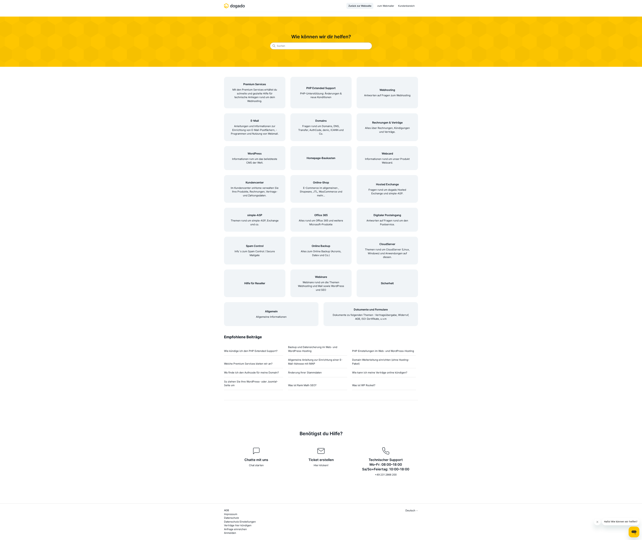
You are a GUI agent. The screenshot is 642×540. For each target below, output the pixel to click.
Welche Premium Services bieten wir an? (248, 363)
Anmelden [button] (230, 532)
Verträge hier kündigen (237, 525)
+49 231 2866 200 (386, 474)
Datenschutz (231, 517)
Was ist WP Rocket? (363, 385)
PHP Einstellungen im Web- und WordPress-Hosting (383, 351)
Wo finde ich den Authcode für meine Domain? (251, 372)
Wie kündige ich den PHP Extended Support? (251, 351)
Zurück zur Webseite (359, 5)
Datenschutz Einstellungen (240, 521)
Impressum (230, 514)
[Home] (235, 5)
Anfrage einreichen (235, 529)
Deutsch (410, 510)
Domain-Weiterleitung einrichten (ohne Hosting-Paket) (380, 361)
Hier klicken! (321, 465)
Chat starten (256, 465)
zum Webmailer (385, 5)
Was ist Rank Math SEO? (302, 385)
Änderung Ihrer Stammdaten (305, 372)
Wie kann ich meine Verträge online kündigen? (379, 372)
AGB (226, 510)
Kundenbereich (406, 5)
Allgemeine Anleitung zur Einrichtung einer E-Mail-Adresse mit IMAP (315, 361)
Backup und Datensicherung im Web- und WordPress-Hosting (312, 349)
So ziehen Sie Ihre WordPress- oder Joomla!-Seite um (251, 383)
